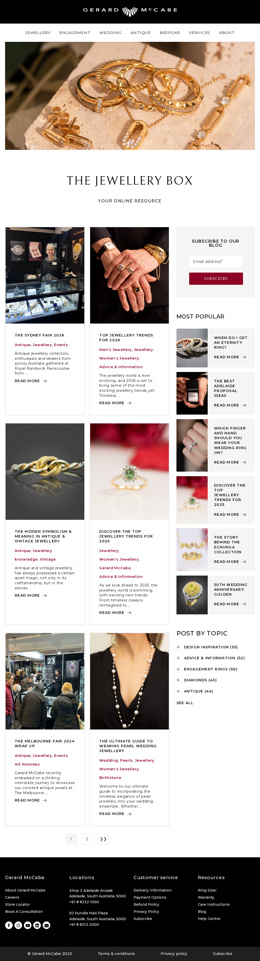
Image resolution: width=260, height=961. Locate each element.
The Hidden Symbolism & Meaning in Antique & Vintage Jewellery (43, 536)
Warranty (206, 897)
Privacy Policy (146, 911)
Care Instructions (214, 904)
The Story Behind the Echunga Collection (228, 544)
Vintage (48, 559)
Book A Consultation (24, 911)
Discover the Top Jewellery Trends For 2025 (126, 536)
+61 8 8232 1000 (84, 902)
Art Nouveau (27, 764)
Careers (12, 897)
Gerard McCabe (115, 568)
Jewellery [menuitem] (38, 32)
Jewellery (42, 345)
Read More (28, 381)
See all (185, 703)
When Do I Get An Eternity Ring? (231, 342)
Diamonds (200, 680)
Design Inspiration (211, 647)
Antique (23, 345)
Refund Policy (146, 904)
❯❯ (103, 839)
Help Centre (209, 918)
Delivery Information (153, 890)
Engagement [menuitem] (75, 32)
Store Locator (17, 904)
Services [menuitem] (199, 32)
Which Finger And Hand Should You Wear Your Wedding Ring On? (230, 440)
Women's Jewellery (119, 358)
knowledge (26, 559)
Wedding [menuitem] (110, 32)
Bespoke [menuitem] (170, 32)
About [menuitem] (227, 32)
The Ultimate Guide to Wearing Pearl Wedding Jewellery (128, 746)
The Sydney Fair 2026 (39, 335)
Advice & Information (121, 367)
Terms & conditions (116, 953)
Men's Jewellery (115, 349)
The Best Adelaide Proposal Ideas (225, 388)
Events (61, 345)
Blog (202, 911)
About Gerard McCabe (25, 890)
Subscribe (143, 918)
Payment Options (150, 897)
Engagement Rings (211, 669)
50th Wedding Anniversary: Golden (230, 589)
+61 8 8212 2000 (84, 924)
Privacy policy (174, 953)
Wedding (108, 760)
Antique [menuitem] (141, 32)
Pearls (126, 760)
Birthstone (110, 777)
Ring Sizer (207, 890)
